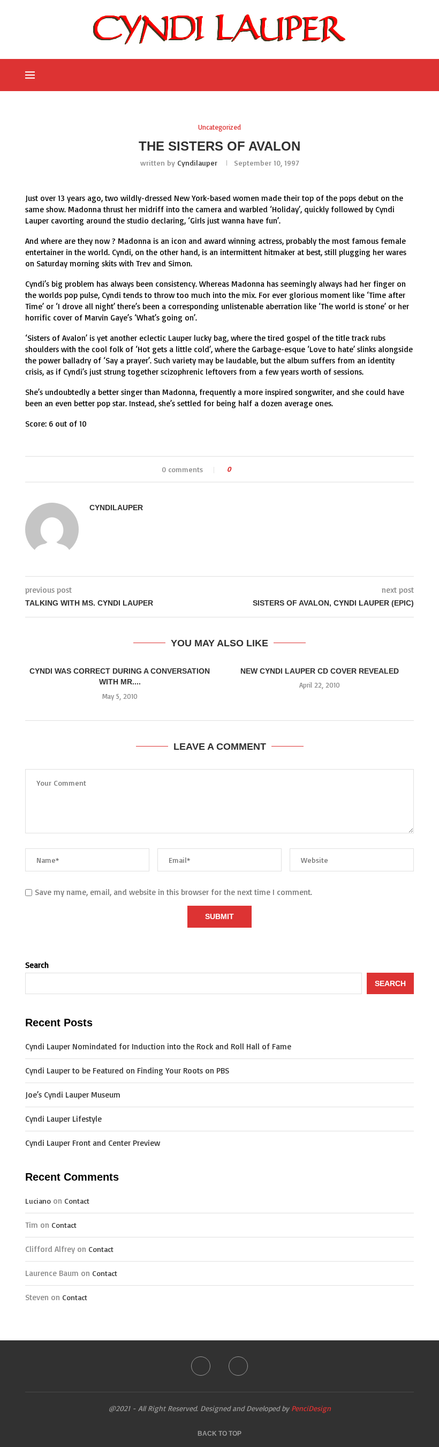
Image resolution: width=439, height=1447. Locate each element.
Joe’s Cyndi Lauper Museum (72, 1095)
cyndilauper (197, 162)
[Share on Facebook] (249, 469)
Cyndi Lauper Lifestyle (63, 1119)
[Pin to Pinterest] (269, 469)
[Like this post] (236, 469)
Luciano (38, 1200)
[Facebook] (357, 75)
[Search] (408, 75)
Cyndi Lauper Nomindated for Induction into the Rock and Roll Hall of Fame (158, 1046)
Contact (76, 1200)
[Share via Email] (279, 469)
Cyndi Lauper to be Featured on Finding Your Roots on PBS (127, 1070)
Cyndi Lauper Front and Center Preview (92, 1143)
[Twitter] (368, 75)
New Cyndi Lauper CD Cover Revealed (319, 671)
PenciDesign (311, 1408)
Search (37, 965)
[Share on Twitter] (259, 469)
